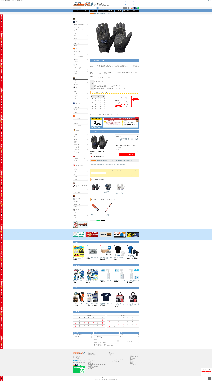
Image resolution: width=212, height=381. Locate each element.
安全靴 (75, 98)
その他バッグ (76, 162)
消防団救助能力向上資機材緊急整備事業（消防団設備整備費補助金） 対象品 (103, 164)
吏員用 (75, 82)
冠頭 (74, 174)
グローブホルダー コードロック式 (108, 215)
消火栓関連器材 (76, 144)
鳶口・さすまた (76, 151)
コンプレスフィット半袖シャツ (132, 257)
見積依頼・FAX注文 (126, 10)
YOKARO (77, 209)
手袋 (76, 64)
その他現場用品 (76, 152)
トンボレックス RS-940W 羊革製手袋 (120, 193)
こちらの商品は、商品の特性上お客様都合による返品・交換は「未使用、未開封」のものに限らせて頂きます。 (126, 145)
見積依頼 (131, 363)
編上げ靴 (75, 93)
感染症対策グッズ (77, 206)
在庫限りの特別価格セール (92, 353)
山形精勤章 (76, 176)
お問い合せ (135, 10)
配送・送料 (110, 10)
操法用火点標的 (76, 149)
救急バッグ (76, 160)
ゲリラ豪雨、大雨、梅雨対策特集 (93, 355)
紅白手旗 (75, 169)
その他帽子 (76, 112)
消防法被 (100, 377)
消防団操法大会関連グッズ (92, 354)
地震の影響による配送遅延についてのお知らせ (102, 13)
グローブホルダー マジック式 (95, 215)
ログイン (136, 1)
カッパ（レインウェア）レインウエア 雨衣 (80, 30)
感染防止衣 (76, 35)
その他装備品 (76, 61)
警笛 (74, 54)
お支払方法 (102, 10)
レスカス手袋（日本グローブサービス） (80, 69)
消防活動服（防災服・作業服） (79, 24)
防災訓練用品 (76, 201)
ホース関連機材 (76, 147)
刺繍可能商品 (90, 368)
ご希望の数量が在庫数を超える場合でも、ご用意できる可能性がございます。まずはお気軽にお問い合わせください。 (129, 139)
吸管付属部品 (76, 139)
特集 (93, 10)
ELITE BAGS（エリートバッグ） (79, 158)
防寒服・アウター (77, 43)
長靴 (74, 90)
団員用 (75, 80)
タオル (75, 189)
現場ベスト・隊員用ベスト (78, 56)
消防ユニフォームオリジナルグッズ (82, 186)
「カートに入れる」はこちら (206, 371)
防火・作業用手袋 (77, 71)
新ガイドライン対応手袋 (91, 363)
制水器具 (75, 134)
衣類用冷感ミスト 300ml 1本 (105, 280)
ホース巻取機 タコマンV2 (78, 132)
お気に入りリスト (111, 353)
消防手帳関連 (76, 59)
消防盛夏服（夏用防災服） (78, 26)
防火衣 (75, 33)
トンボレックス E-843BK (94, 193)
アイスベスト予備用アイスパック (92, 257)
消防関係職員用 (76, 84)
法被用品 (75, 38)
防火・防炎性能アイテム (91, 360)
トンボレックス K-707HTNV (107, 192)
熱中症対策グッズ (77, 204)
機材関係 (77, 130)
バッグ (75, 212)
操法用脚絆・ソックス (77, 51)
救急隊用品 (89, 362)
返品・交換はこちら (129, 341)
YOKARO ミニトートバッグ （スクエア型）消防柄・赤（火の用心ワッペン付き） (119, 304)
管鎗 (74, 136)
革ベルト (75, 120)
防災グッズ (78, 198)
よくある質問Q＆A (112, 354)
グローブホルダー (77, 74)
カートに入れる (130, 154)
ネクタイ (75, 40)
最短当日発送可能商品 (121, 164)
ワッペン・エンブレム (77, 192)
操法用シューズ (76, 91)
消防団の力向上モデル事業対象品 (93, 366)
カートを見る (132, 4)
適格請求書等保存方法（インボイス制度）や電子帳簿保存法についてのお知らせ (111, 160)
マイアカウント (132, 358)
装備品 (77, 48)
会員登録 (128, 1)
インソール (76, 100)
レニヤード (76, 171)
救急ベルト (76, 126)
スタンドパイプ (76, 146)
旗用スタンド (76, 179)
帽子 (74, 218)
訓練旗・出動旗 (76, 168)
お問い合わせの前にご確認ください (114, 361)
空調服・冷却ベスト (77, 32)
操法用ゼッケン (76, 52)
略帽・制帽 (76, 109)
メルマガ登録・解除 (133, 364)
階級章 (77, 78)
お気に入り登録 (206, 373)
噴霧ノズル (76, 137)
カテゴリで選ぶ (85, 10)
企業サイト (96, 377)
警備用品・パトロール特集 (92, 359)
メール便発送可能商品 (91, 367)
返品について (132, 355)
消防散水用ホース (77, 142)
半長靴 (75, 96)
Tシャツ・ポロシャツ (77, 27)
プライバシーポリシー (133, 357)
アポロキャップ (76, 107)
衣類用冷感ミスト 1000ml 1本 (119, 280)
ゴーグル (75, 57)
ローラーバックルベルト (78, 118)
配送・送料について (133, 354)
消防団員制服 (76, 45)
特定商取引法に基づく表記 (134, 356)
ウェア (77, 21)
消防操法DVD (78, 182)
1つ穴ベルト (76, 123)
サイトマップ (209, 0)
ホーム (77, 10)
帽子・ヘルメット (79, 103)
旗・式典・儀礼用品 (79, 165)
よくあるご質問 (118, 10)
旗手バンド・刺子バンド (78, 125)
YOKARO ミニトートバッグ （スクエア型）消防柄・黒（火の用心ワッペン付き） (133, 304)
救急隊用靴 (76, 95)
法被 (74, 213)
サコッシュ (76, 217)
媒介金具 (75, 141)
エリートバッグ (111, 377)
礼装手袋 (75, 73)
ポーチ (75, 215)
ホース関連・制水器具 (91, 361)
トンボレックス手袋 (77, 67)
